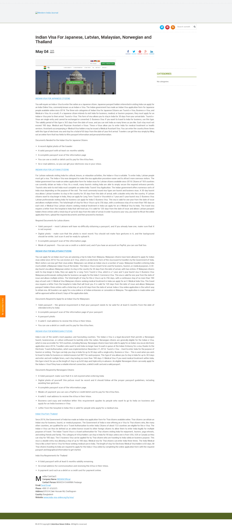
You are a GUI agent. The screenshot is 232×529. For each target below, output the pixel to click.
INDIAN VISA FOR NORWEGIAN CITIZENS (53, 331)
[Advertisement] (148, 13)
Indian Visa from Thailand (46, 414)
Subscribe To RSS (3, 305)
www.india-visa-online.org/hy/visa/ (59, 497)
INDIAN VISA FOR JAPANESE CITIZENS (52, 98)
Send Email (46, 485)
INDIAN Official (63, 479)
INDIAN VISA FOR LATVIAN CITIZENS (52, 169)
